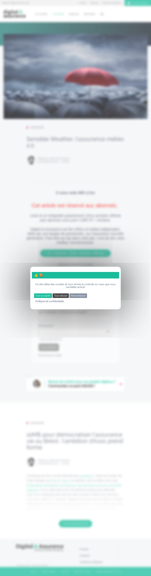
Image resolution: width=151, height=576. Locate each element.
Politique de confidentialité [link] (49, 301)
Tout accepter (43, 295)
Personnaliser (78, 295)
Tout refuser (60, 295)
